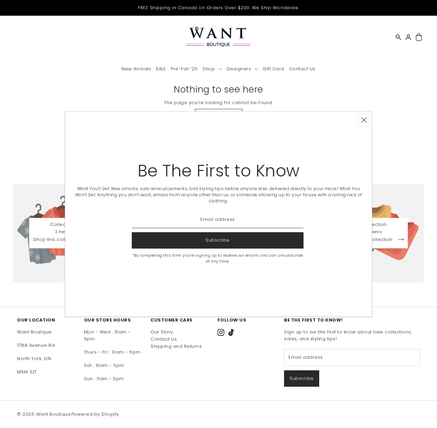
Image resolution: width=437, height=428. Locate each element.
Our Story (162, 332)
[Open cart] (418, 37)
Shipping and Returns (176, 346)
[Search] (398, 37)
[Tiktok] (231, 332)
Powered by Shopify (95, 414)
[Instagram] (220, 332)
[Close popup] (364, 119)
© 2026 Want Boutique (44, 414)
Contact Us (164, 339)
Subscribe (302, 378)
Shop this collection (57, 239)
